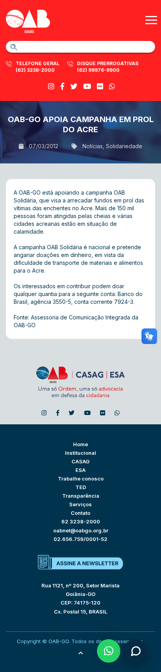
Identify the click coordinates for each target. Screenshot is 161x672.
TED (80, 487)
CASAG (80, 461)
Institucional (80, 453)
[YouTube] (87, 86)
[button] (108, 651)
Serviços (80, 504)
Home (80, 444)
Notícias (92, 146)
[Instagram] (51, 86)
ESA (80, 470)
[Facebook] (62, 86)
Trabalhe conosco (81, 478)
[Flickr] (100, 86)
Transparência (80, 496)
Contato (80, 513)
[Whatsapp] (112, 86)
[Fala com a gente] (135, 651)
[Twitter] (73, 86)
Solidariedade (124, 146)
